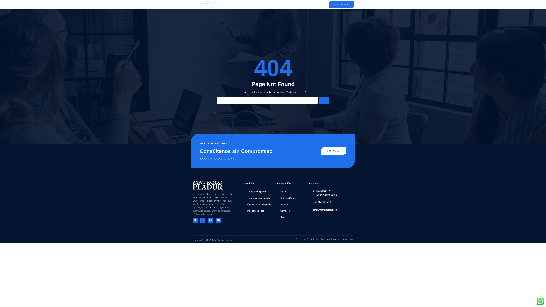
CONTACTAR (341, 5)
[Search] (324, 100)
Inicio (243, 4)
